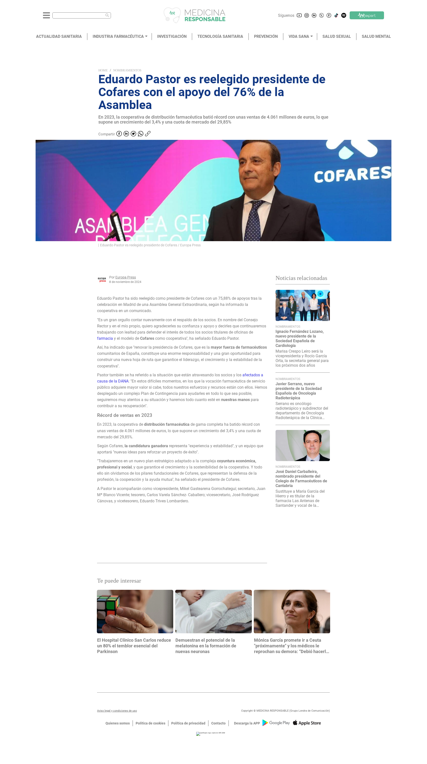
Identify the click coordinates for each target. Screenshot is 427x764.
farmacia (105, 338)
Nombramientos (127, 70)
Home (103, 70)
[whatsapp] (141, 134)
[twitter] (133, 134)
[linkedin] (126, 134)
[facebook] (119, 134)
